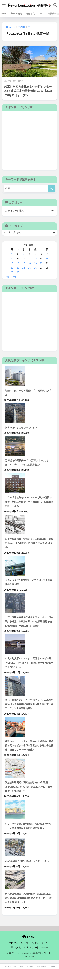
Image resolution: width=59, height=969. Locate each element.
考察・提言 (16, 13)
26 (35, 267)
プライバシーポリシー (38, 943)
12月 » (14, 276)
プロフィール (16, 943)
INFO (4, 13)
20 (41, 263)
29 (12, 272)
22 (12, 267)
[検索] (51, 188)
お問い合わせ (30, 947)
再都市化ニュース (35, 13)
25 (29, 267)
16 (18, 263)
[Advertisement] (29, 140)
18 (29, 263)
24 (23, 267)
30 (18, 272)
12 (35, 258)
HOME (31, 937)
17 (23, 263)
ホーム (44, 947)
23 (18, 267)
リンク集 (16, 947)
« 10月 (5, 276)
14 (47, 258)
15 (12, 263)
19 (35, 263)
